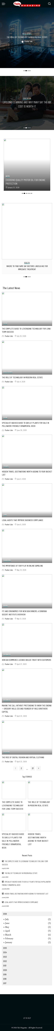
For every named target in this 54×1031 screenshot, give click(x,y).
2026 (5, 913)
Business (7, 654)
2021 (4, 965)
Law (5, 515)
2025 (5, 947)
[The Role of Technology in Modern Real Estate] (27, 357)
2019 (4, 974)
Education (27, 98)
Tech (5, 323)
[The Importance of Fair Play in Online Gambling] (27, 546)
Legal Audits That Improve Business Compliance (22, 520)
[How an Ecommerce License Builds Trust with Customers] (27, 640)
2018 (4, 978)
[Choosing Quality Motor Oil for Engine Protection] (27, 165)
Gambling (7, 560)
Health (27, 263)
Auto (8, 176)
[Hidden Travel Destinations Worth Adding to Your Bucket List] (27, 452)
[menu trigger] (4, 4)
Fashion (6, 752)
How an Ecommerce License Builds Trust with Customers (26, 659)
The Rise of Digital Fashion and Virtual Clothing (23, 757)
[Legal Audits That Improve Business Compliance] (27, 500)
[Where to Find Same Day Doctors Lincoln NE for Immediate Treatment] (27, 231)
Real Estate (27, 34)
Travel (6, 466)
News (5, 606)
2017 (4, 983)
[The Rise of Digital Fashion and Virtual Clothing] (27, 737)
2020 (5, 970)
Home (5, 417)
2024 (5, 952)
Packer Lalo (28, 41)
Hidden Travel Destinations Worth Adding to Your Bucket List (26, 894)
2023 (5, 956)
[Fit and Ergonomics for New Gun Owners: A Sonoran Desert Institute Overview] (27, 591)
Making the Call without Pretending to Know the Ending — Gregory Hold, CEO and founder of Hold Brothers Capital (26, 708)
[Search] (49, 4)
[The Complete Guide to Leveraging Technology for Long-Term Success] (27, 309)
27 (33, 768)
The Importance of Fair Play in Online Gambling (22, 565)
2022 (5, 961)
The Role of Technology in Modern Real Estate (27, 37)
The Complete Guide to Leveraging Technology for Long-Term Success (12, 805)
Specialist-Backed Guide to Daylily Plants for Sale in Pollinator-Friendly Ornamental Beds (13, 841)
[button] (24, 70)
